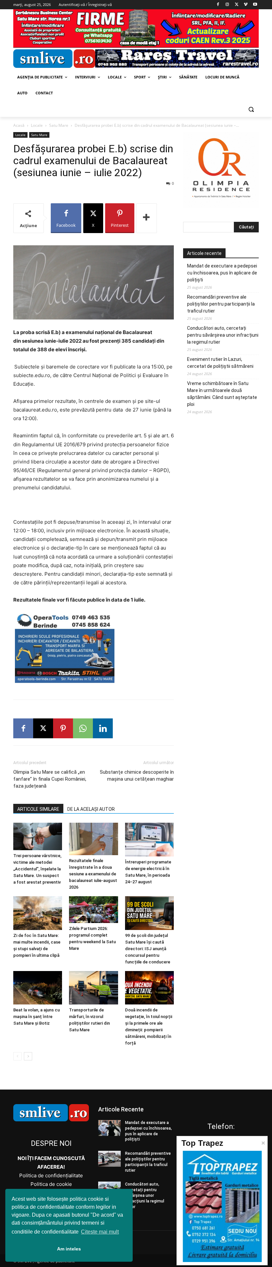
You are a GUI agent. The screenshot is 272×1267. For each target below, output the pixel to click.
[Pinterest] (63, 728)
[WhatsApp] (83, 728)
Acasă (19, 125)
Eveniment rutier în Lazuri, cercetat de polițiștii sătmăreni (220, 363)
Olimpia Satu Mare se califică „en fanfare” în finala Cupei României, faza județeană (49, 779)
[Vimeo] (245, 5)
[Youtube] (255, 5)
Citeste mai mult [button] (100, 1232)
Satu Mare (58, 125)
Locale (37, 125)
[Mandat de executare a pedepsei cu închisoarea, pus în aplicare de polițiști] (109, 1128)
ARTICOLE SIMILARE (38, 809)
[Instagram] (227, 5)
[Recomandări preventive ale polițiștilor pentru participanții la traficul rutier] (109, 1159)
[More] (146, 218)
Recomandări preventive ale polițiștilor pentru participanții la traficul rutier (221, 304)
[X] (236, 5)
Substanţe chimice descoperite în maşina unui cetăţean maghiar (137, 775)
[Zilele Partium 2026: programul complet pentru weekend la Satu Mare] (93, 909)
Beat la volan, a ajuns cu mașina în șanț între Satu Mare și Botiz (36, 1016)
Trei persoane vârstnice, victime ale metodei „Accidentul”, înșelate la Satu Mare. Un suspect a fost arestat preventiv (37, 869)
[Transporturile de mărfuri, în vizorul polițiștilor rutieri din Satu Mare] (93, 987)
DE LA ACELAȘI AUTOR (91, 809)
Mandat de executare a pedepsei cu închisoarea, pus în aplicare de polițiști (222, 272)
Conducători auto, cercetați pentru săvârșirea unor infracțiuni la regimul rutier (222, 335)
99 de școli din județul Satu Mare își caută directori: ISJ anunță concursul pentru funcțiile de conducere (147, 948)
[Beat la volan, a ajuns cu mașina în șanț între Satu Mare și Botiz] (37, 987)
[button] (251, 109)
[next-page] (28, 1056)
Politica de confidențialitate (51, 1175)
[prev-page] (17, 1056)
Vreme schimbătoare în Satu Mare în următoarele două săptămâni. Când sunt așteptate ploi (222, 394)
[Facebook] (218, 5)
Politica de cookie (51, 1184)
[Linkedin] (103, 728)
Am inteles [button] (69, 1248)
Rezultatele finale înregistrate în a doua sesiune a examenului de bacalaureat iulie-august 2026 (93, 874)
